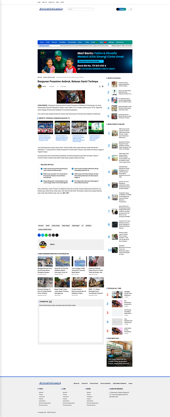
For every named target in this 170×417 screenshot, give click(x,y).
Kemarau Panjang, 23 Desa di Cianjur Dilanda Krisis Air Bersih (44, 291)
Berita (80, 42)
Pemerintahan (72, 42)
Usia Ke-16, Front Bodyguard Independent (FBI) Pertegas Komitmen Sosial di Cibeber (124, 185)
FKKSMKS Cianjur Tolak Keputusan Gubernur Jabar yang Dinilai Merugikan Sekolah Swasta (128, 293)
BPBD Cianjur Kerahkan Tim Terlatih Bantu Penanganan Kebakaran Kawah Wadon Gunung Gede (55, 175)
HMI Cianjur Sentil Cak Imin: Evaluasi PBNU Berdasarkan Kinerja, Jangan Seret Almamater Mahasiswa (73, 45)
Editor (62, 2)
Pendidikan (62, 42)
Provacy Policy (94, 383)
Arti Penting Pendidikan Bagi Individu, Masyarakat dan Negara (128, 311)
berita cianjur (56, 225)
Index (57, 2)
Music (103, 42)
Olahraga (111, 42)
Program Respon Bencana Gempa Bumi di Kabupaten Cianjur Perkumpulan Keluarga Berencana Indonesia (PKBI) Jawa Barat (79, 291)
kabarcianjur (75, 225)
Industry (41, 398)
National (41, 392)
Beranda (40, 77)
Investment (42, 396)
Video (87, 42)
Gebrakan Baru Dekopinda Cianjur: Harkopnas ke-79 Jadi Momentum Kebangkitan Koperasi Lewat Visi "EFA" (124, 172)
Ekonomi (54, 42)
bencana (41, 225)
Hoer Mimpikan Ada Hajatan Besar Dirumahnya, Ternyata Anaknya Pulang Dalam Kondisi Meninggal (128, 320)
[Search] (92, 9)
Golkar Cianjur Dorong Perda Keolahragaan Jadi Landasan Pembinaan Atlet (55, 169)
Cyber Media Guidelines (119, 383)
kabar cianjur (66, 225)
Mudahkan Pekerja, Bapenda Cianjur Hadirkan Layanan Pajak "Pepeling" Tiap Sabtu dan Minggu (125, 145)
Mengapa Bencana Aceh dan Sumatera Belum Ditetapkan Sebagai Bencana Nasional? (45, 270)
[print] (49, 235)
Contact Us (51, 2)
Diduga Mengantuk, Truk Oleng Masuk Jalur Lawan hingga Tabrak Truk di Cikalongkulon (55, 182)
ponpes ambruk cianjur (49, 77)
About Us (44, 2)
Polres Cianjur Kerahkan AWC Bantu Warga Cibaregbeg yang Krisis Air (86, 169)
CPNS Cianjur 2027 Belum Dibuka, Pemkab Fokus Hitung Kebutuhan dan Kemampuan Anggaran (86, 175)
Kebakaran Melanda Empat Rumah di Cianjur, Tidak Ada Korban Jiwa (96, 270)
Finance (41, 394)
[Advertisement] (85, 27)
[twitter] (123, 2)
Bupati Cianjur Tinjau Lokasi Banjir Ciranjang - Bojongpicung (62, 291)
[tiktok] (131, 2)
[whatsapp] (46, 235)
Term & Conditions (105, 383)
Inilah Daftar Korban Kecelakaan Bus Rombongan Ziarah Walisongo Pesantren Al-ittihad (128, 330)
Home (39, 2)
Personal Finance (43, 405)
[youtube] (128, 2)
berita (47, 225)
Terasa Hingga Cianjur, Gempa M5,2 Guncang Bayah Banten (78, 270)
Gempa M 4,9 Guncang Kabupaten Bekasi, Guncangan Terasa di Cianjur (61, 270)
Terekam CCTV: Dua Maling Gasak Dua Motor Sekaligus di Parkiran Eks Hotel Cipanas (124, 224)
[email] (53, 235)
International (120, 42)
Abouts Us (76, 383)
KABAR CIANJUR (51, 412)
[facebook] (120, 2)
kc (82, 225)
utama (110, 355)
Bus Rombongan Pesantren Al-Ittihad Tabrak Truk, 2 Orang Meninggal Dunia (128, 302)
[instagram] (126, 2)
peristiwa (88, 225)
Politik (48, 42)
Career (130, 383)
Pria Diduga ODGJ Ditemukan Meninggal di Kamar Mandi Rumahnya (86, 182)
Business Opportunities (45, 403)
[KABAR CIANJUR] (51, 11)
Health (94, 42)
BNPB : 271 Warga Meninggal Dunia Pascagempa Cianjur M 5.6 (96, 291)
